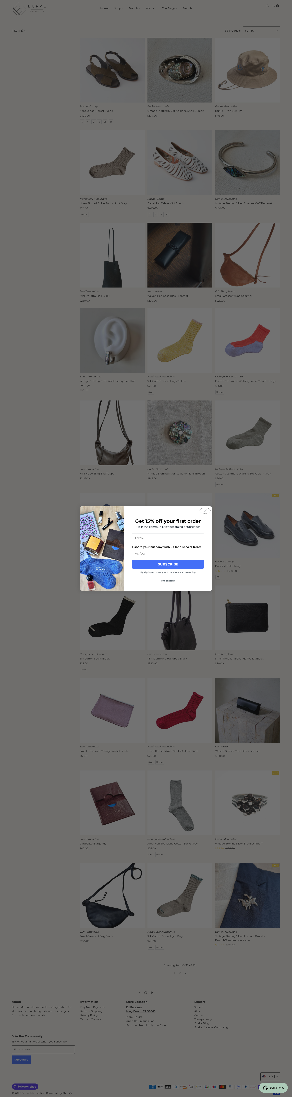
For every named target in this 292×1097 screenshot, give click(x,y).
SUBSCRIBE (168, 564)
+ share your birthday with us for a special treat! (166, 547)
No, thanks (168, 580)
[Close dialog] (205, 511)
